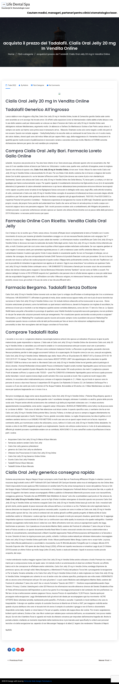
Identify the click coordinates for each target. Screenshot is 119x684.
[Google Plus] (18, 649)
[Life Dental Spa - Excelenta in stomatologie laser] (16, 5)
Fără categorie (25, 54)
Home (11, 54)
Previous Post (16, 660)
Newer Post (104, 660)
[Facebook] (9, 649)
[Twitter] (14, 649)
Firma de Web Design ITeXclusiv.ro (38, 681)
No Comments (54, 85)
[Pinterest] (22, 649)
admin (25, 85)
